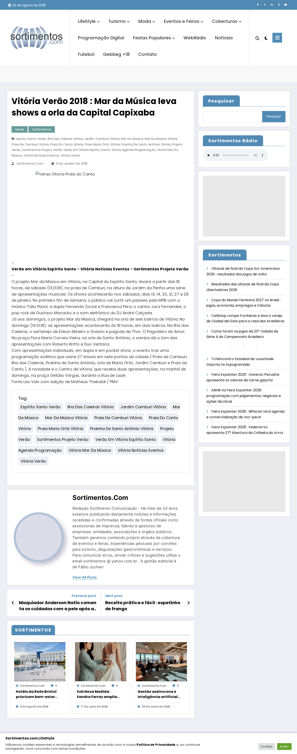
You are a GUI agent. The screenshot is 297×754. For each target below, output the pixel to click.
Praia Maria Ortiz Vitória (102, 144)
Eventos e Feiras (181, 21)
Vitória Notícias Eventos (41, 155)
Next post (113, 596)
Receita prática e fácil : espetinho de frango (142, 606)
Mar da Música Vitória (161, 139)
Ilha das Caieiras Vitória (65, 139)
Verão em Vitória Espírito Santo (86, 150)
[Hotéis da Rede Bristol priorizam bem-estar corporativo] (39, 661)
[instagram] (278, 4)
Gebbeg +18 (116, 54)
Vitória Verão (70, 155)
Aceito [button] (284, 746)
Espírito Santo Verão (31, 139)
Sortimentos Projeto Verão (42, 150)
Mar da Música (132, 139)
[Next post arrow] (188, 602)
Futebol (86, 54)
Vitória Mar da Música (90, 450)
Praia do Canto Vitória (66, 144)
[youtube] (285, 4)
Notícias (224, 38)
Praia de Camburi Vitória (30, 144)
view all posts (84, 577)
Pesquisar (221, 101)
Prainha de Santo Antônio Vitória (145, 144)
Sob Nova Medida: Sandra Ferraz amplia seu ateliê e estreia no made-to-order (97, 694)
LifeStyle (87, 21)
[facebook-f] (257, 4)
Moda (144, 21)
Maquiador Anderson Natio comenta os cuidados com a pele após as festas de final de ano (57, 606)
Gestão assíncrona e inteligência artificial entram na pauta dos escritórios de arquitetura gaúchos (158, 694)
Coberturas (224, 21)
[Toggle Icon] (277, 38)
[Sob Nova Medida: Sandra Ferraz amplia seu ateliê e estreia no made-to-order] (100, 661)
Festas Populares (152, 38)
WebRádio (195, 38)
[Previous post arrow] (13, 602)
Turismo (117, 21)
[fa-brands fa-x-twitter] (264, 4)
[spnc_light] (265, 38)
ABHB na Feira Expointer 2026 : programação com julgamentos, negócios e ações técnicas (243, 396)
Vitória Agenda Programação (133, 150)
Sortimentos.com (30, 163)
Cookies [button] (266, 746)
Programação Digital (101, 38)
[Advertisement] (244, 206)
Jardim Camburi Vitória (101, 139)
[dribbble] (271, 4)
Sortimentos (41, 129)
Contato (147, 54)
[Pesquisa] (257, 38)
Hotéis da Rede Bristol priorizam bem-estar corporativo (36, 694)
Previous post (84, 596)
